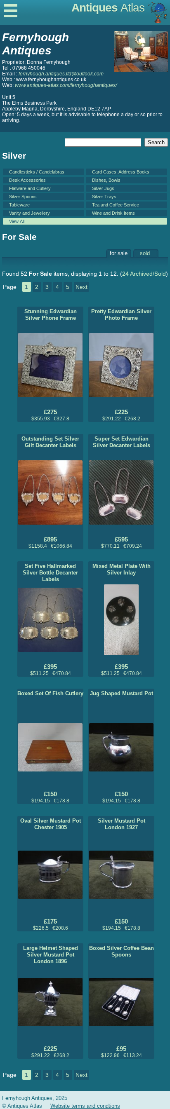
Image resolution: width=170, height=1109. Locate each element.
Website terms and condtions (85, 1106)
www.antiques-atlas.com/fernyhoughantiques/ (66, 85)
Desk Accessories (27, 180)
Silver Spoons (23, 196)
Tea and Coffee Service (115, 204)
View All (16, 221)
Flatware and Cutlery (30, 188)
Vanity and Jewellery (29, 213)
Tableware (19, 204)
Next (81, 287)
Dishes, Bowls (106, 180)
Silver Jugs (103, 188)
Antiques (107, 7)
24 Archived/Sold (144, 273)
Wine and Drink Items (113, 213)
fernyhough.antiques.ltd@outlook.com (61, 74)
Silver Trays (104, 196)
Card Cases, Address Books (120, 171)
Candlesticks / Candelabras (36, 171)
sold (145, 253)
